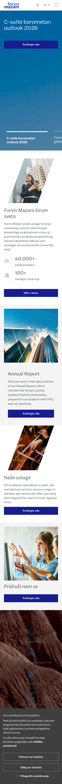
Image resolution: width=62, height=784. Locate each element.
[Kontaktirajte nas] (31, 636)
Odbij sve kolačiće (31, 767)
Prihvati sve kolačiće (31, 757)
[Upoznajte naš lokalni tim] (31, 657)
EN (45, 5)
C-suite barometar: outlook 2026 (27, 24)
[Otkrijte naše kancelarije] (31, 678)
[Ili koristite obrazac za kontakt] (31, 701)
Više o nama (31, 293)
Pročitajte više (31, 44)
